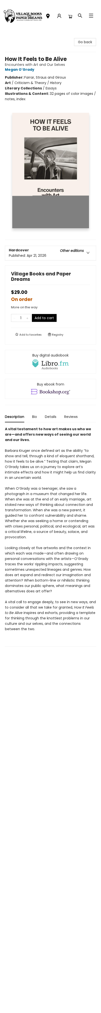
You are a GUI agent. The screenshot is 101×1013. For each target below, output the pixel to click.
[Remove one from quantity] (14, 318)
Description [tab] (14, 416)
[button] (48, 16)
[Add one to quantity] (27, 318)
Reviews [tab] (71, 416)
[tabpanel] (50, 536)
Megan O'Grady (19, 69)
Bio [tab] (34, 416)
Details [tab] (50, 416)
